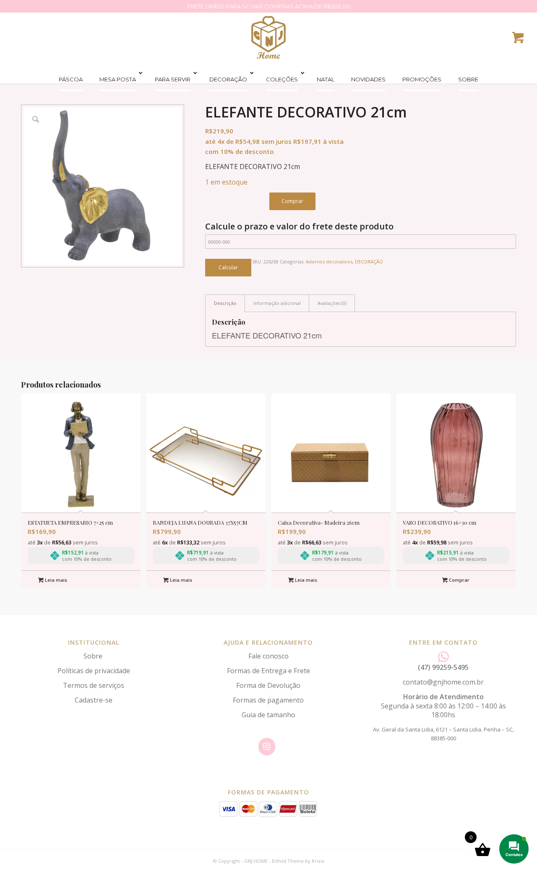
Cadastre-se (93, 700)
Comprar (292, 201)
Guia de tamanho (268, 714)
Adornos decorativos (329, 261)
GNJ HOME (256, 861)
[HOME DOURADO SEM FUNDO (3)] (268, 37)
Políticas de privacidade (93, 670)
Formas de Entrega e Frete (268, 670)
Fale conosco (268, 656)
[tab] (225, 303)
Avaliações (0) (332, 303)
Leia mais (55, 580)
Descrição (225, 303)
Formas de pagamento (268, 700)
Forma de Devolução (268, 685)
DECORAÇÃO (369, 261)
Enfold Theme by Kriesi (298, 861)
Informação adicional (277, 303)
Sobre (93, 656)
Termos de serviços (93, 685)
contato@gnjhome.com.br (443, 682)
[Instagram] (266, 746)
